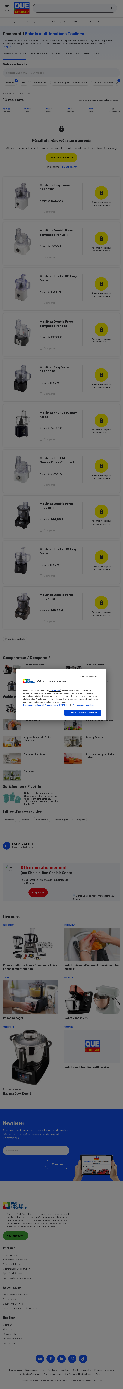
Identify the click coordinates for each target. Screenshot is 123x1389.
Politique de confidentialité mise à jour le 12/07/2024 (46, 705)
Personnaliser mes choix (83, 705)
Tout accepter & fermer (83, 712)
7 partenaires (55, 690)
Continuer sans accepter (86, 676)
